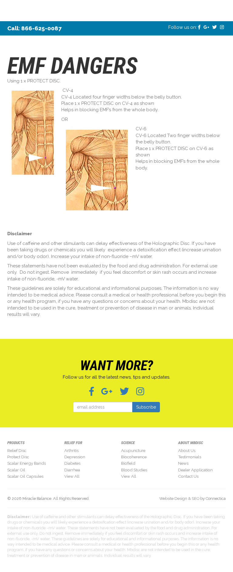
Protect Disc (18, 456)
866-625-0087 (41, 28)
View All (71, 476)
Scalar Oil (16, 469)
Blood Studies (134, 469)
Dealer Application (195, 469)
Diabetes (72, 463)
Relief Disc (16, 450)
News (183, 463)
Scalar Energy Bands (26, 463)
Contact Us (188, 476)
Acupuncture (133, 450)
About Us (186, 450)
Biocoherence (134, 456)
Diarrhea (72, 469)
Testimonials (189, 456)
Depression (74, 456)
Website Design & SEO (179, 498)
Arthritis (71, 450)
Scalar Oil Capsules (25, 476)
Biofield (128, 463)
